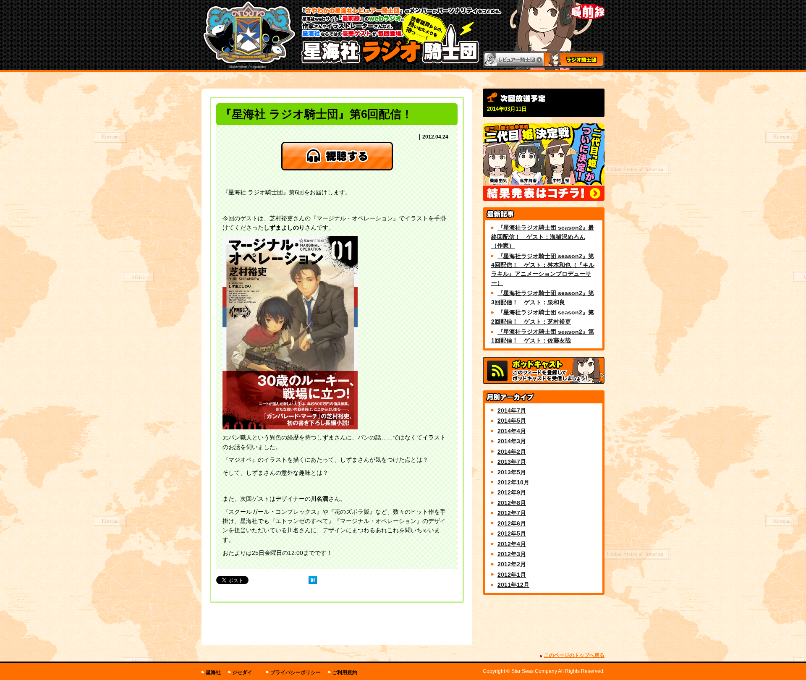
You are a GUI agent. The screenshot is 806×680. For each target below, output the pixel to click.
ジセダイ (242, 672)
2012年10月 (513, 482)
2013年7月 (511, 461)
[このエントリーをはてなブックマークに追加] (313, 580)
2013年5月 (511, 472)
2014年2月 (511, 451)
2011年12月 (513, 584)
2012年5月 (511, 533)
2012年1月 (511, 574)
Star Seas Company (534, 671)
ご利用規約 (344, 672)
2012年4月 (511, 544)
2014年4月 (511, 431)
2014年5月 (511, 420)
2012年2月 (511, 564)
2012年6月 (511, 523)
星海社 (213, 672)
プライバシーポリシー (295, 672)
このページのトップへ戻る (574, 655)
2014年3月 (511, 441)
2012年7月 (511, 513)
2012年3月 (511, 554)
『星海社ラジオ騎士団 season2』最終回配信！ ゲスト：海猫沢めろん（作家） (542, 236)
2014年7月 (511, 410)
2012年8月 (511, 503)
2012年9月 (511, 492)
